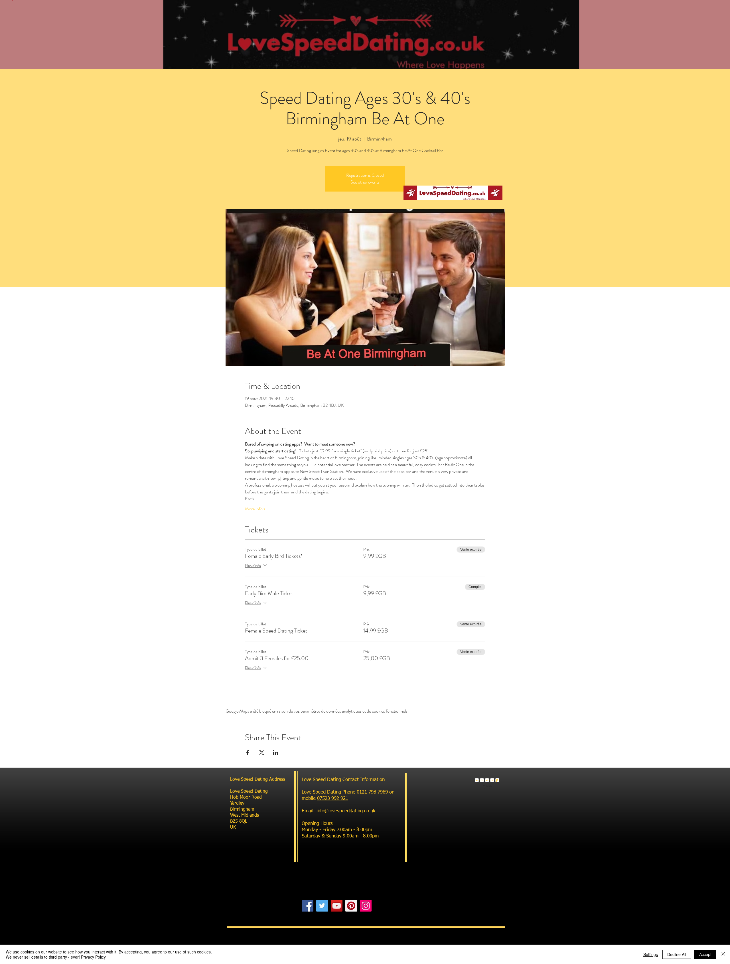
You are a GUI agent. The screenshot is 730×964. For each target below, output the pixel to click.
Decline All (676, 954)
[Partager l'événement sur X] (261, 752)
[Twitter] (322, 906)
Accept (705, 954)
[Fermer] (723, 954)
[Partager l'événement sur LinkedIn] (275, 752)
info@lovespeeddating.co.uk (345, 811)
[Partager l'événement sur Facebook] (247, 752)
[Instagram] (366, 906)
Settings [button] (650, 954)
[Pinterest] (351, 906)
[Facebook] (307, 906)
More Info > (255, 509)
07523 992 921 (332, 798)
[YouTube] (336, 906)
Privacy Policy (93, 957)
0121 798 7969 (372, 792)
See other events (365, 182)
